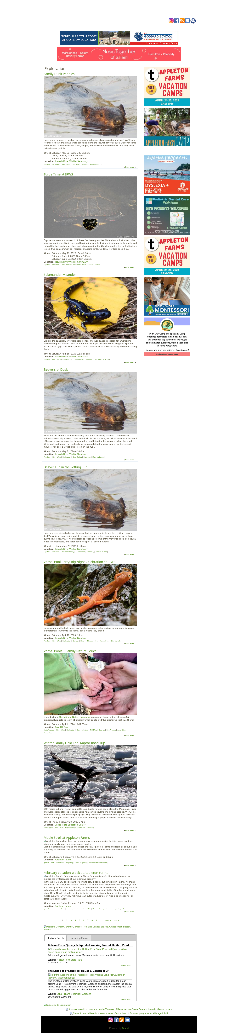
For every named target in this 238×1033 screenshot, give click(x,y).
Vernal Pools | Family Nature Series (70, 651)
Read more (129, 167)
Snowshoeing (111, 909)
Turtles (97, 264)
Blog (145, 26)
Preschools (113, 26)
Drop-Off (121, 909)
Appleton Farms (63, 859)
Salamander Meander (60, 274)
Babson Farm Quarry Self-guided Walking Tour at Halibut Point (88, 945)
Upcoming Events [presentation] (79, 938)
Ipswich (46, 862)
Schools (99, 26)
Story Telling (77, 457)
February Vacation (73, 909)
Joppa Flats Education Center (70, 824)
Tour (52, 862)
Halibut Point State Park (69, 959)
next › (108, 920)
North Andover (49, 730)
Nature (82, 641)
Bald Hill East (61, 727)
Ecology (106, 359)
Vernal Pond (104, 641)
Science (89, 359)
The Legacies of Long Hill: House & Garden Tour (78, 971)
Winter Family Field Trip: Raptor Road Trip (74, 743)
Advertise (156, 26)
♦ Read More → (127, 965)
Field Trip (93, 730)
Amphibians (122, 730)
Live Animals (67, 264)
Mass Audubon (95, 164)
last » (116, 920)
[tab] (56, 938)
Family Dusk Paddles (59, 74)
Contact (168, 26)
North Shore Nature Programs (74, 717)
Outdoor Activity (78, 359)
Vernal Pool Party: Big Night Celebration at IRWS (79, 562)
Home (78, 26)
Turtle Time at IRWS (58, 174)
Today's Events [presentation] (56, 938)
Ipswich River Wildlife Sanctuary (71, 161)
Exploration (56, 164)
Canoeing (84, 164)
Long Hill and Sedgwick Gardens (74, 993)
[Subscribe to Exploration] (57, 1005)
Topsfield (47, 164)
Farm (63, 909)
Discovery (75, 164)
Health (135, 26)
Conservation (80, 827)
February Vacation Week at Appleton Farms (76, 872)
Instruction (66, 164)
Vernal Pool (48, 733)
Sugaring (69, 862)
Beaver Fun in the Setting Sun (65, 467)
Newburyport (48, 827)
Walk (59, 359)
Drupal (125, 1028)
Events (88, 26)
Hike (53, 359)
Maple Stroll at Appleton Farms (67, 837)
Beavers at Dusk (56, 369)
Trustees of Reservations (97, 862)
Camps (126, 26)
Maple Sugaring (81, 862)
